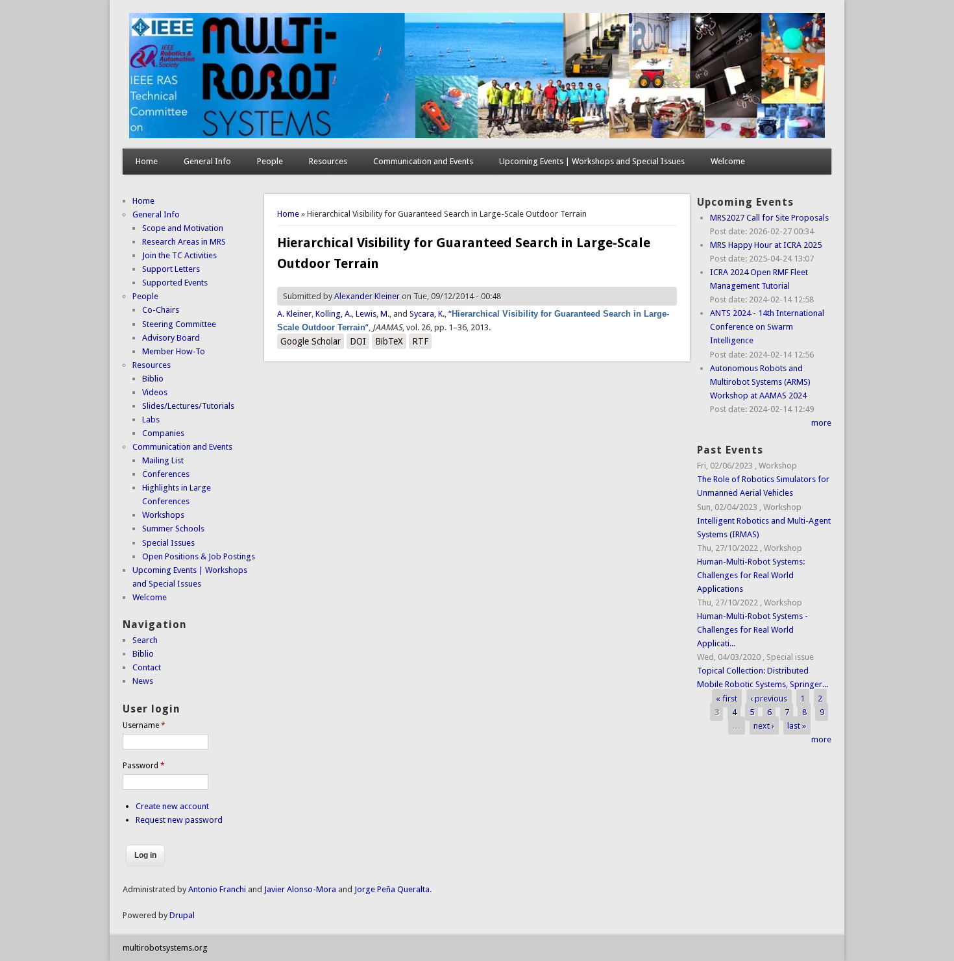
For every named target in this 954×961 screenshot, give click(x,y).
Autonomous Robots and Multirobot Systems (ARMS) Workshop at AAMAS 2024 (760, 381)
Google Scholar (310, 341)
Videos (154, 392)
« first (726, 698)
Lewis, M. (372, 314)
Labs (151, 419)
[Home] (477, 135)
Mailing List (163, 460)
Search (145, 640)
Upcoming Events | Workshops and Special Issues (592, 161)
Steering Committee (179, 324)
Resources (328, 161)
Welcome (728, 161)
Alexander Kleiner (367, 296)
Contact (146, 667)
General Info (207, 161)
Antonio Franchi (217, 889)
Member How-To (173, 351)
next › (763, 726)
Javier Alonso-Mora (299, 889)
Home (147, 161)
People (270, 161)
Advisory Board (171, 338)
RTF (420, 341)
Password (144, 765)
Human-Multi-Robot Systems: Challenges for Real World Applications (751, 575)
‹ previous (768, 698)
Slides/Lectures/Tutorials (188, 406)
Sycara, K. (427, 314)
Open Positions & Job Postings (198, 556)
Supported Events (175, 282)
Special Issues (168, 543)
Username (144, 725)
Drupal (182, 915)
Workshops (163, 515)
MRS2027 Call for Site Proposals (769, 218)
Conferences (166, 474)
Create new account (172, 806)
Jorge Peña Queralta (392, 889)
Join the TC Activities (179, 255)
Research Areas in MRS (184, 242)
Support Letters (171, 269)
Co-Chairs (160, 310)
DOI (358, 341)
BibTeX (389, 341)
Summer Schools (173, 528)
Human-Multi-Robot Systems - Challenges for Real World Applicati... (752, 629)
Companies (163, 433)
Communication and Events (423, 161)
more (821, 423)
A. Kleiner (294, 314)
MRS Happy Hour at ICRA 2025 (766, 245)
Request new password (179, 820)
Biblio (153, 378)
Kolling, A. (333, 314)
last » (796, 726)
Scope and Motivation (182, 228)
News (142, 681)
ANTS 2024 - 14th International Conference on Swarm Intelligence (767, 326)
